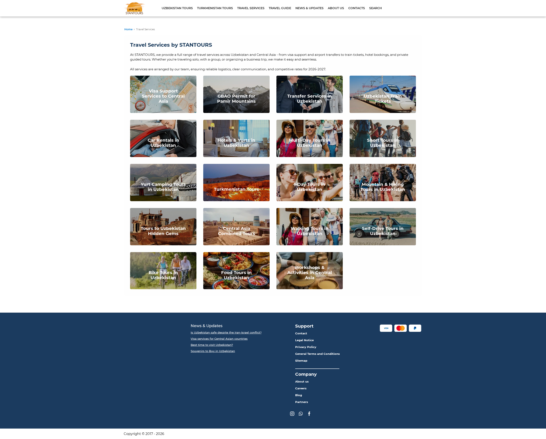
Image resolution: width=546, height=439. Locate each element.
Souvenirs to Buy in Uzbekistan (213, 351)
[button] (386, 328)
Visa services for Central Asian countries (219, 338)
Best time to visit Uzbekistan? (212, 345)
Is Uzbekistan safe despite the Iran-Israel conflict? (226, 332)
